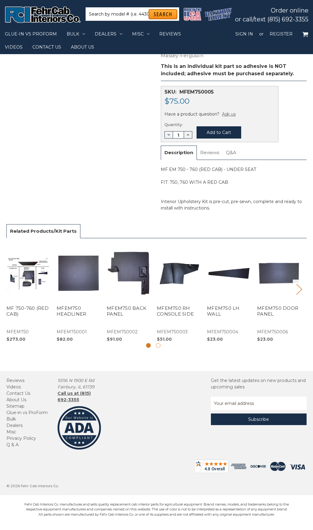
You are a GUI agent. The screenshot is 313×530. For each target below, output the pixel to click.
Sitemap (15, 406)
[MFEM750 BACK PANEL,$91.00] (128, 294)
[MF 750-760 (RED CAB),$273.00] (28, 294)
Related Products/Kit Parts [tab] (43, 231)
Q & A (12, 444)
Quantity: (173, 124)
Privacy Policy (21, 438)
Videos (14, 47)
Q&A (231, 152)
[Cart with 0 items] (305, 34)
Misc (138, 34)
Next (299, 289)
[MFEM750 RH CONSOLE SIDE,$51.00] (179, 294)
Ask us (229, 114)
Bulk (73, 34)
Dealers (105, 34)
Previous (8, 289)
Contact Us (46, 47)
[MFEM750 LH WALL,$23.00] (229, 294)
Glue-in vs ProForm (31, 34)
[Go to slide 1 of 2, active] (148, 345)
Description (178, 152)
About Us (82, 47)
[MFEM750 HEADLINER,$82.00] (78, 294)
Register (281, 34)
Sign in (244, 34)
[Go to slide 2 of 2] (158, 345)
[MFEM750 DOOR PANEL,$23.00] (279, 294)
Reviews (170, 34)
